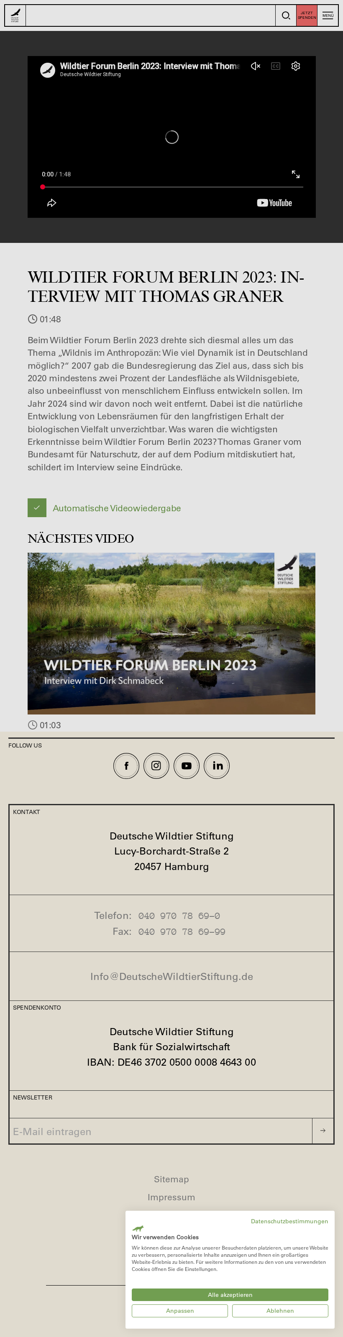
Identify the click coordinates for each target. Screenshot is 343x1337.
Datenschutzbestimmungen (289, 1221)
